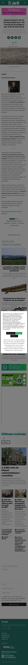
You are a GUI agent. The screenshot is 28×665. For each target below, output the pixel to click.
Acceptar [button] (19, 333)
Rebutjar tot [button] (14, 336)
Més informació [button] (11, 333)
